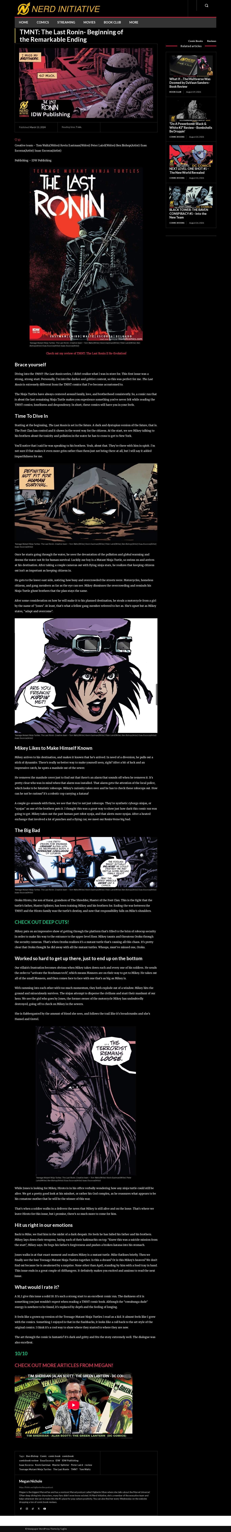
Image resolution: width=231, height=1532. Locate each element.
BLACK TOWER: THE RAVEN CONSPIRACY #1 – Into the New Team (188, 213)
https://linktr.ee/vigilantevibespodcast (36, 1487)
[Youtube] (44, 1508)
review (88, 1465)
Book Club (175, 92)
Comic (43, 1456)
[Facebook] (21, 1508)
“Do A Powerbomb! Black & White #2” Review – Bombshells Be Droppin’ (190, 127)
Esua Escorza (47, 1460)
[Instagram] (27, 1508)
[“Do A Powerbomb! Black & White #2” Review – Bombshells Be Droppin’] (191, 111)
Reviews (211, 41)
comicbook (68, 1456)
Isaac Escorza (26, 1465)
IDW (57, 1460)
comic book (54, 1456)
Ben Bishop (32, 1456)
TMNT (74, 1469)
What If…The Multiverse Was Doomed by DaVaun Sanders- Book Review (190, 82)
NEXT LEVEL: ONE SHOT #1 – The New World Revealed (189, 170)
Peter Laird (77, 1465)
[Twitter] (38, 1508)
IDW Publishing (70, 1460)
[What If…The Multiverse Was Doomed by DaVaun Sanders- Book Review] (191, 66)
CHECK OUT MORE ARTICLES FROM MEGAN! (64, 1365)
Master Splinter (60, 1465)
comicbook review (28, 1460)
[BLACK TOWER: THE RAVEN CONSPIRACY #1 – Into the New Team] (191, 197)
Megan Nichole (30, 1481)
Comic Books (195, 41)
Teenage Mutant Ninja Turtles (35, 1469)
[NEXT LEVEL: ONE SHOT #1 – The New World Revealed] (191, 156)
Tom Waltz (85, 1469)
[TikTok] (32, 1508)
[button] (206, 5)
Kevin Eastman (43, 1465)
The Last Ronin (61, 1469)
